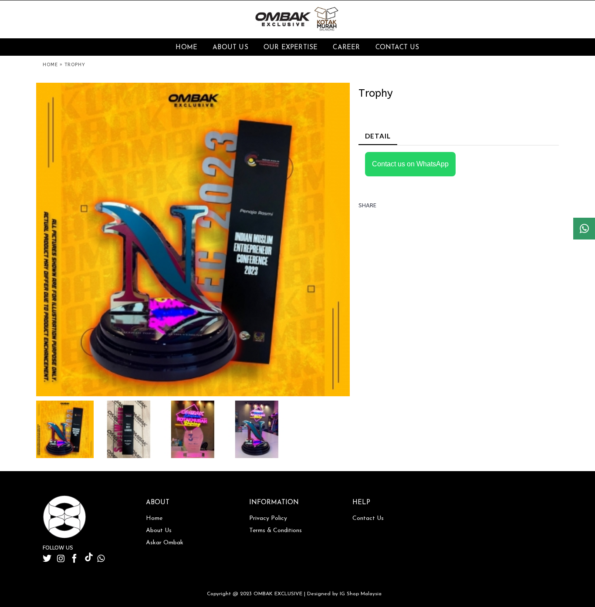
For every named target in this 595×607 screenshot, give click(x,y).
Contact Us (368, 518)
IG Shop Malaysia (361, 594)
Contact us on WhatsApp (410, 164)
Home (154, 518)
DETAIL (378, 136)
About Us (159, 530)
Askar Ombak (164, 543)
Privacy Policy (268, 518)
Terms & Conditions (275, 530)
